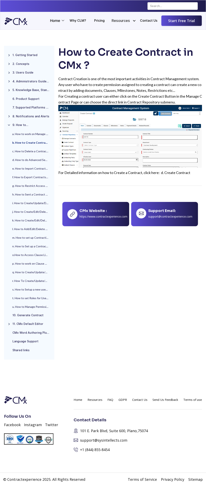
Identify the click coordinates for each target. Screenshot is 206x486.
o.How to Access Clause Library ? (32, 255)
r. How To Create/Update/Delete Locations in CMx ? (32, 280)
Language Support (25, 341)
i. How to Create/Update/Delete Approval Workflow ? (32, 203)
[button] (121, 20)
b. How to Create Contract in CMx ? (32, 142)
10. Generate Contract (27, 315)
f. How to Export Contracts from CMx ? (32, 177)
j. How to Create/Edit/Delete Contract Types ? (32, 211)
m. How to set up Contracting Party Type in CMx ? (32, 237)
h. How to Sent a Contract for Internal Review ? (32, 194)
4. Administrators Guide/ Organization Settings (32, 81)
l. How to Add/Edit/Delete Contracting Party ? (32, 229)
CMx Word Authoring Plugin (31, 332)
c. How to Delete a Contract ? (30, 151)
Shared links (21, 350)
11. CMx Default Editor (27, 323)
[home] (16, 21)
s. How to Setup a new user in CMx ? (32, 289)
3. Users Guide (22, 72)
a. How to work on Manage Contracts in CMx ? (32, 134)
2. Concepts (20, 63)
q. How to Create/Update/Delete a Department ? (32, 272)
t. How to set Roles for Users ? (31, 298)
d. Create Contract (175, 172)
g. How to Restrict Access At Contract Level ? (32, 185)
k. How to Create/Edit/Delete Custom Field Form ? (32, 220)
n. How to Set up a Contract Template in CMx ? (32, 246)
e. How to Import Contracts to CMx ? (32, 168)
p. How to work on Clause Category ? (32, 263)
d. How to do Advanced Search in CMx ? (32, 160)
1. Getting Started (24, 55)
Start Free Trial (181, 20)
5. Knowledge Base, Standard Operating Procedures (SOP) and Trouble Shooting (32, 90)
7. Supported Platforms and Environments (32, 107)
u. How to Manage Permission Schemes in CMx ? (32, 306)
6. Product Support (25, 98)
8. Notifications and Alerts (30, 116)
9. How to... (20, 125)
